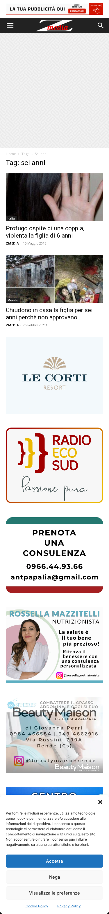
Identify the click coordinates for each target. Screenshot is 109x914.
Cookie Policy (37, 906)
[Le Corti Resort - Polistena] (54, 375)
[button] (100, 802)
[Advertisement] (54, 90)
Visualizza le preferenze (54, 893)
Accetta (54, 861)
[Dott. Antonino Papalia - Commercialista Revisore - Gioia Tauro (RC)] (54, 555)
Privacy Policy (69, 906)
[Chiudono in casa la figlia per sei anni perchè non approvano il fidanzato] (54, 279)
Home (11, 153)
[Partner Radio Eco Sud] (54, 466)
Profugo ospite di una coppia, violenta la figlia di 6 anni (45, 232)
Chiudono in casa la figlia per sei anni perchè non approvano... (49, 314)
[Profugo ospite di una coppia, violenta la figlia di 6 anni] (54, 197)
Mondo (13, 300)
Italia (11, 218)
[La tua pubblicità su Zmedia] (54, 9)
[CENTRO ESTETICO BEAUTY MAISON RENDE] (54, 735)
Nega (54, 877)
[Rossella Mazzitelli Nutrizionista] (54, 645)
